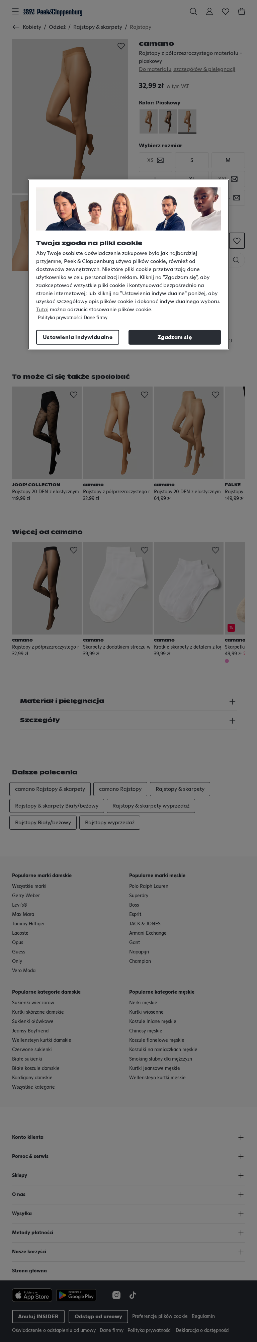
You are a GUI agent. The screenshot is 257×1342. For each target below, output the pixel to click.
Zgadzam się (175, 337)
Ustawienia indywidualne (77, 337)
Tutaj (42, 309)
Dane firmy (95, 318)
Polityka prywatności (60, 318)
